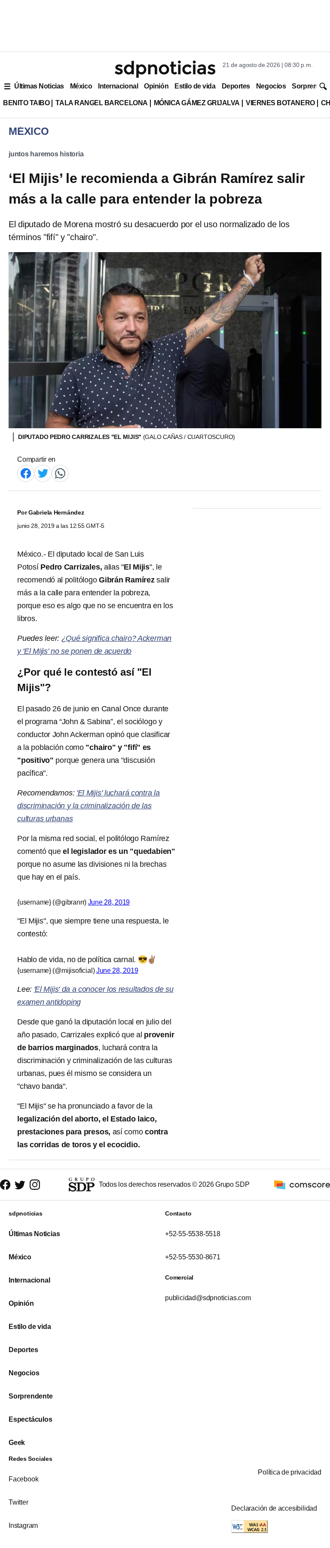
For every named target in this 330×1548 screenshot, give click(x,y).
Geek (17, 1442)
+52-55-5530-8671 (192, 1257)
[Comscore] (302, 1184)
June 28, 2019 (109, 902)
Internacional (118, 86)
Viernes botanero (280, 103)
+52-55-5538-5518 (192, 1233)
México (81, 86)
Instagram (23, 1525)
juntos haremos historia (46, 154)
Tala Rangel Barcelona (101, 103)
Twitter (18, 1502)
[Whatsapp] (60, 472)
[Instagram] (35, 1184)
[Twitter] (43, 472)
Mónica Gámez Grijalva (197, 103)
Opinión (156, 86)
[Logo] (165, 69)
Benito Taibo (26, 103)
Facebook (23, 1479)
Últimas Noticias (39, 86)
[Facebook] (25, 472)
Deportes (236, 86)
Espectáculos (30, 1419)
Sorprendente (31, 1396)
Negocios (271, 86)
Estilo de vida (194, 86)
